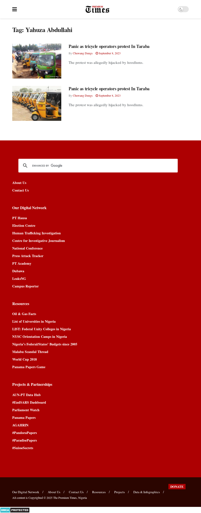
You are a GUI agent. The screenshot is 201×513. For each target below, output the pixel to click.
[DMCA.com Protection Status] (15, 509)
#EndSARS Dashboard (29, 402)
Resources (99, 492)
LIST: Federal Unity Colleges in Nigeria (41, 328)
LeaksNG (19, 278)
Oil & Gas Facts (24, 313)
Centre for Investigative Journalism (38, 240)
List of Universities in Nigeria (34, 321)
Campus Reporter (25, 286)
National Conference (27, 248)
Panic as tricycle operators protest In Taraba (109, 46)
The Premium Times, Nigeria (70, 498)
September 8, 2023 (109, 53)
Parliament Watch (25, 409)
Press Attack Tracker (27, 255)
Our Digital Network (25, 492)
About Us (19, 182)
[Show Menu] (14, 9)
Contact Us (20, 190)
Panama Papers (24, 417)
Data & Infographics (146, 492)
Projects (119, 492)
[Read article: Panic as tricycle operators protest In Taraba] (36, 61)
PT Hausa (19, 217)
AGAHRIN (20, 425)
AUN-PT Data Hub (26, 394)
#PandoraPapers (24, 432)
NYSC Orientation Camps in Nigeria (39, 336)
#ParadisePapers (24, 440)
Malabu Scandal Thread (30, 351)
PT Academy (21, 263)
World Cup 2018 (24, 359)
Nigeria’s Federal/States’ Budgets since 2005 (44, 344)
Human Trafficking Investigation (36, 233)
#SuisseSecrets (22, 447)
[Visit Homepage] (97, 9)
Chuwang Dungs (83, 53)
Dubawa (18, 271)
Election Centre (23, 225)
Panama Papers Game (28, 366)
